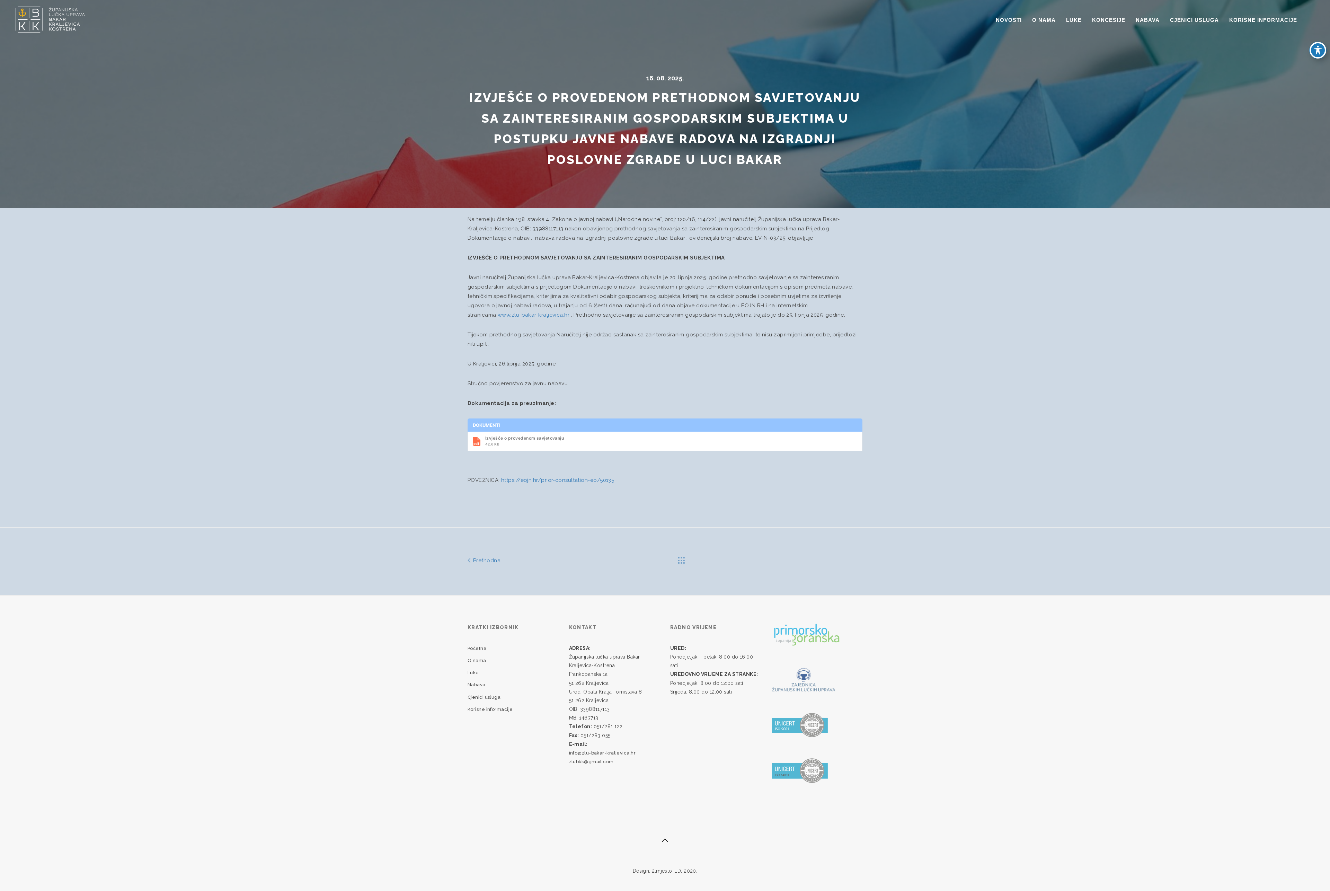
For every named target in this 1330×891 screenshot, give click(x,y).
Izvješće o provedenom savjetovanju (524, 440)
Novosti (1009, 20)
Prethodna (485, 560)
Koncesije (1108, 20)
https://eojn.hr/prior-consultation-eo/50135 (557, 480)
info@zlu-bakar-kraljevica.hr (602, 753)
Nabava (1148, 20)
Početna (477, 648)
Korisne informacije (1263, 20)
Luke (1074, 20)
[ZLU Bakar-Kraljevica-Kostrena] (50, 18)
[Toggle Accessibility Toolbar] (1318, 50)
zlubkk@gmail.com (591, 761)
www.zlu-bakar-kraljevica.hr (533, 315)
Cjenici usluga (1194, 20)
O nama (1044, 20)
